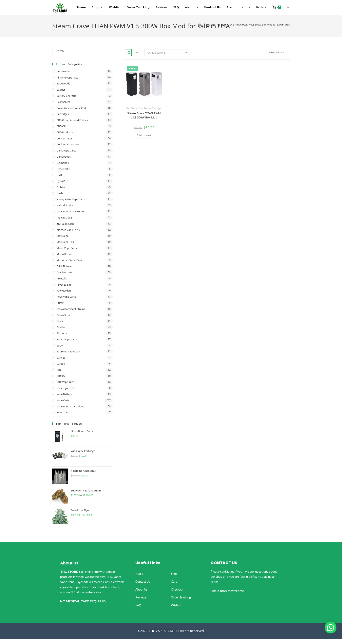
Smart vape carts (67, 339)
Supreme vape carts (69, 351)
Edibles (61, 187)
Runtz (60, 303)
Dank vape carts (66, 150)
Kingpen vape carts (68, 230)
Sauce (60, 321)
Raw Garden (64, 290)
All (288, 52)
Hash (60, 193)
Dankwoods (64, 156)
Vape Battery (64, 394)
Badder (61, 89)
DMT (59, 175)
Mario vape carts (67, 248)
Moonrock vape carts (69, 260)
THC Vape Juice (65, 382)
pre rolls (62, 278)
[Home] (199, 24)
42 (277, 52)
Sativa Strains (64, 315)
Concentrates (64, 138)
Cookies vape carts (68, 144)
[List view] (137, 52)
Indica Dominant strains (71, 211)
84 (282, 52)
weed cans (63, 412)
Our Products (64, 272)
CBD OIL (61, 126)
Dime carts (63, 169)
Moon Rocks (64, 254)
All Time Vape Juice (67, 77)
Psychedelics (64, 284)
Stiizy (60, 345)
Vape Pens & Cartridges (150, 108)
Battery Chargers (66, 96)
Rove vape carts (66, 296)
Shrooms (62, 333)
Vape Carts (63, 400)
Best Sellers (131, 108)
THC (59, 370)
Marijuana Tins (65, 242)
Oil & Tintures (64, 266)
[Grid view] (128, 52)
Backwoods (63, 83)
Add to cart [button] (144, 135)
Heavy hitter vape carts (71, 199)
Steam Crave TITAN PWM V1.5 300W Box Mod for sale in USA (254, 24)
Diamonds (63, 163)
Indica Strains (64, 217)
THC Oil (61, 376)
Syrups (61, 363)
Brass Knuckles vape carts (72, 108)
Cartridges (63, 114)
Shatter (61, 327)
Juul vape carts (65, 223)
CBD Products (65, 132)
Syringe (61, 357)
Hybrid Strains (65, 205)
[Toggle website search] (288, 7)
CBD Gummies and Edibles (72, 120)
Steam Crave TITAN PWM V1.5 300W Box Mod (144, 115)
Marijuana (62, 236)
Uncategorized (65, 388)
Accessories (63, 71)
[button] (330, 627)
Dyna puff (62, 181)
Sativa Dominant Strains (71, 309)
